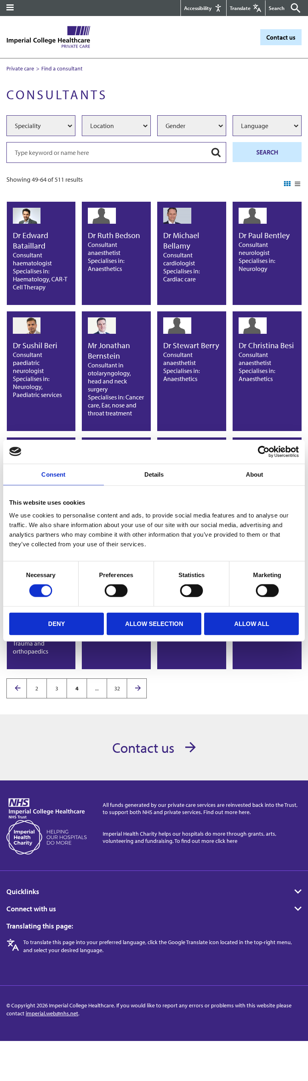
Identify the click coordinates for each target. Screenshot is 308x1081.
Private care (20, 68)
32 (117, 688)
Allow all (251, 623)
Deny (56, 623)
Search (267, 152)
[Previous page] (16, 688)
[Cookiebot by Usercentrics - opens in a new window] (264, 451)
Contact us (281, 37)
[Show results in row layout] (297, 184)
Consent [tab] (53, 474)
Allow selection (154, 623)
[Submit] (293, 8)
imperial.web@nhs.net (52, 1013)
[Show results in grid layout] (287, 184)
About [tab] (254, 474)
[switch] (116, 590)
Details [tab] (154, 474)
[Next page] (136, 688)
